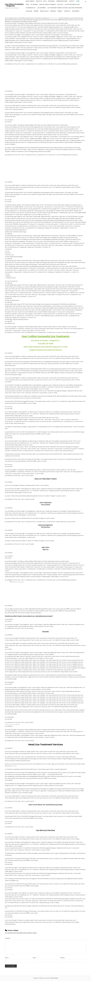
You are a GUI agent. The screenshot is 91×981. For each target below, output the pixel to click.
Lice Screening (41, 7)
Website (62, 957)
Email (34, 957)
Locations (29, 11)
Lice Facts (60, 4)
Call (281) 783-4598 (45, 344)
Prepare (36, 11)
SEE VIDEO (14, 766)
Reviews (60, 11)
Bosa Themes (54, 978)
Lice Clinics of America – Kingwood (14, 5)
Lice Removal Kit (31, 7)
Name (7, 957)
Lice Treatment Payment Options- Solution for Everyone (64, 7)
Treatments (75, 11)
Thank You (67, 11)
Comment (8, 938)
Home (27, 4)
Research (53, 11)
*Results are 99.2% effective (12, 724)
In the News (34, 4)
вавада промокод (53, 18)
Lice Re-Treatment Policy (72, 4)
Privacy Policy (44, 11)
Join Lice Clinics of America (47, 4)
